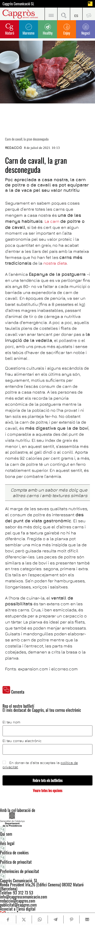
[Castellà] (76, 14)
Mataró (9, 33)
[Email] (87, 919)
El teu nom (11, 722)
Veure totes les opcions (47, 790)
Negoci (85, 33)
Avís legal (7, 843)
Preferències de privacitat (19, 871)
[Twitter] (24, 919)
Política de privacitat (16, 862)
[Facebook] (8, 919)
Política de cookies (14, 853)
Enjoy (66, 33)
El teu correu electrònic (22, 741)
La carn (52, 221)
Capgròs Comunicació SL (18, 4)
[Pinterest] (71, 919)
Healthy (47, 33)
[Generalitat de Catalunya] (47, 819)
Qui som (6, 834)
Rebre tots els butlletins (48, 780)
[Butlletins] (88, 14)
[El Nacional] (90, 4)
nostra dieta (55, 263)
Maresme (28, 33)
